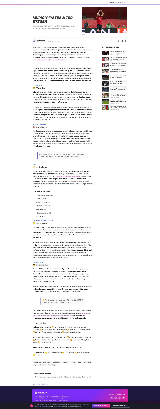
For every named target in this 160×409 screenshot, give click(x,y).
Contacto (65, 400)
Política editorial (53, 400)
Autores (60, 400)
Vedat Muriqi (51, 365)
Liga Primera (45, 384)
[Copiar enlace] (118, 41)
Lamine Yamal (56, 362)
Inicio (34, 384)
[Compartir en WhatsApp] (122, 41)
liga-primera (66, 362)
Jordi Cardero (41, 40)
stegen (35, 365)
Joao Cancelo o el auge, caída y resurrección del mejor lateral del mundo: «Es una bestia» (63, 377)
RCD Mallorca (87, 362)
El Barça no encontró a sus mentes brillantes (52, 60)
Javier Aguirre (46, 362)
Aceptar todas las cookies (101, 405)
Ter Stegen (43, 365)
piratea (79, 362)
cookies (60, 406)
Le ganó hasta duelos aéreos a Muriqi (67, 176)
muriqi (73, 362)
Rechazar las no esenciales (120, 405)
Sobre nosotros (44, 400)
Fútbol (38, 384)
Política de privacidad (45, 406)
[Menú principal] (31, 2)
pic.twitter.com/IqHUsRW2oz (76, 154)
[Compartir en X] (125, 41)
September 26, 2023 (71, 157)
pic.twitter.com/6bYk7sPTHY (73, 300)
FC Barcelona (37, 362)
